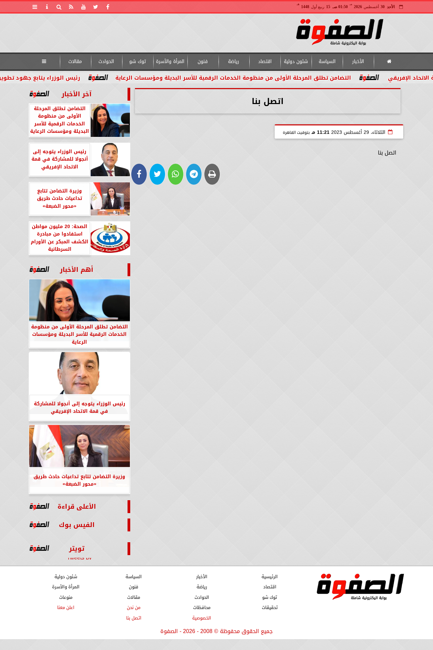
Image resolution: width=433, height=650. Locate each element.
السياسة (326, 61)
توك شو (137, 61)
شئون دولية (296, 61)
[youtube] (83, 6)
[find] (59, 6)
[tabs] (34, 6)
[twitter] (95, 6)
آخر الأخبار (77, 94)
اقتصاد (264, 61)
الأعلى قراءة (77, 506)
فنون (203, 61)
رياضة (233, 61)
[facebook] (107, 6)
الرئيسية (269, 576)
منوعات (65, 597)
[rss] (71, 6)
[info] (47, 6)
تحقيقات (269, 607)
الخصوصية (201, 618)
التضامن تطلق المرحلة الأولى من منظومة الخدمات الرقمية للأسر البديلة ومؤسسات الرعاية (253, 78)
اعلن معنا (65, 607)
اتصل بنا (133, 618)
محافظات (201, 607)
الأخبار (358, 61)
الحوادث (106, 61)
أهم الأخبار (76, 269)
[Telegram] (194, 174)
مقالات (75, 61)
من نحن (133, 607)
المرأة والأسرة (170, 61)
